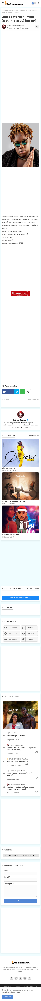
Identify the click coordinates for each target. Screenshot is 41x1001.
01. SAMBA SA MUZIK (11, 856)
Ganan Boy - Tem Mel (10, 534)
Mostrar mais (34, 435)
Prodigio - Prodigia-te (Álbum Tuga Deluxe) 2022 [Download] (20, 788)
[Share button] (28, 391)
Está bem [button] (7, 997)
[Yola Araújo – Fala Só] (20, 715)
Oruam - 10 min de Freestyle (17, 762)
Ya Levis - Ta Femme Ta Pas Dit (14, 501)
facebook (13, 628)
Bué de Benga (19, 420)
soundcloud (13, 639)
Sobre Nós (8, 986)
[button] (39, 3)
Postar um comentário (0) (20, 597)
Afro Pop (15, 10)
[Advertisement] (20, 53)
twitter (31, 639)
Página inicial (6, 10)
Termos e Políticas (30, 986)
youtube (31, 633)
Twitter (16, 391)
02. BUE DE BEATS (28, 856)
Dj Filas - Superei (9, 468)
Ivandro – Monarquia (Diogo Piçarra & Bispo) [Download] (21, 749)
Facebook (9, 392)
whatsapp (31, 628)
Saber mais (15, 992)
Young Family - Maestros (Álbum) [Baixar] (19, 774)
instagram (13, 633)
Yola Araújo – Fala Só (16, 736)
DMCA (17, 986)
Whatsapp (22, 391)
